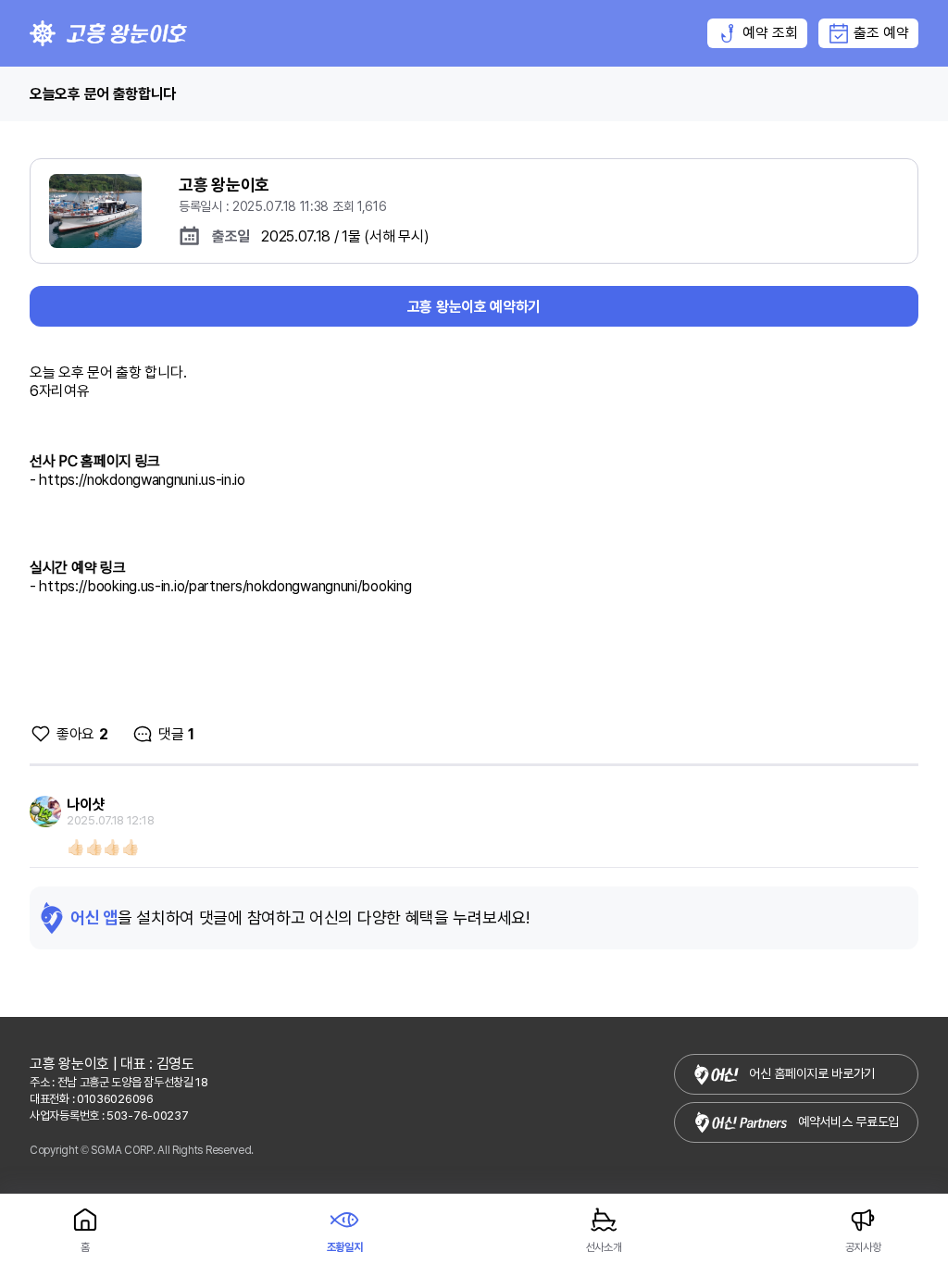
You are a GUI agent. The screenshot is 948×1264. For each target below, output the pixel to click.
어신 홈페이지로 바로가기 (812, 1073)
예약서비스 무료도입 (848, 1121)
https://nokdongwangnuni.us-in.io (141, 480)
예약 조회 (770, 33)
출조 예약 (881, 33)
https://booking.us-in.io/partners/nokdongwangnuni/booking (225, 586)
